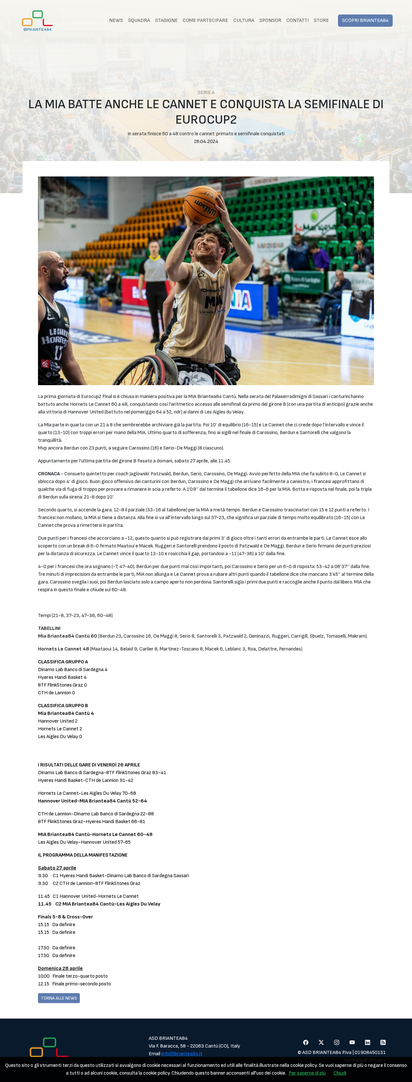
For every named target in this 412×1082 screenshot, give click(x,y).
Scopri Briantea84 (365, 20)
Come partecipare (205, 20)
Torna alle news (59, 998)
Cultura (243, 20)
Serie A (206, 93)
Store (321, 20)
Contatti (297, 20)
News (116, 20)
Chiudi (339, 1073)
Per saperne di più (307, 1073)
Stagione (166, 20)
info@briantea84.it (181, 1054)
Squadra (139, 20)
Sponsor (270, 20)
